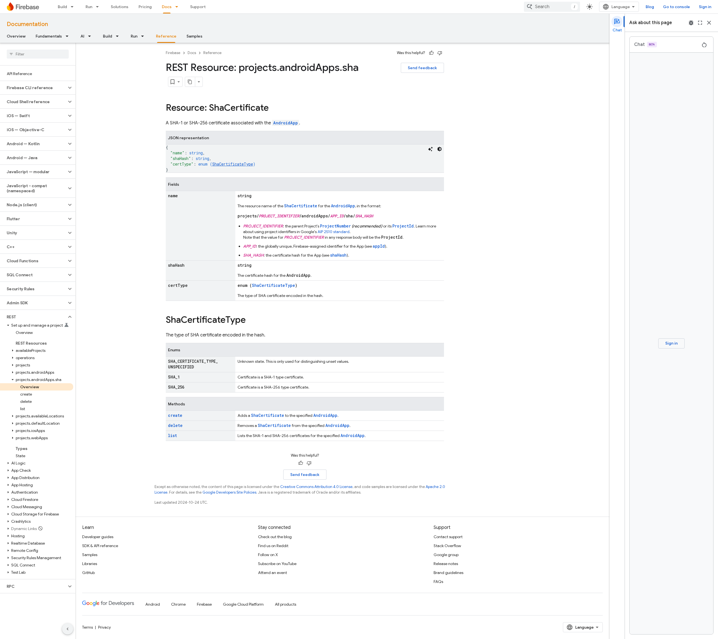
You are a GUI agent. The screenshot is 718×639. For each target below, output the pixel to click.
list (172, 435)
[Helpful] (431, 53)
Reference (166, 36)
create (175, 415)
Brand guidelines (448, 572)
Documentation (27, 24)
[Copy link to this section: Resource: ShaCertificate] (274, 108)
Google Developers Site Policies (229, 492)
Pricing (145, 6)
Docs (167, 6)
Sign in (705, 6)
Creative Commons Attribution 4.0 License (316, 486)
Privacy (104, 627)
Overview (16, 36)
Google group (446, 554)
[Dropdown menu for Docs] (178, 6)
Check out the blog (275, 536)
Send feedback (422, 67)
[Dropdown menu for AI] (91, 36)
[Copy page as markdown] (190, 82)
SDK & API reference (100, 545)
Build (62, 6)
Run (89, 6)
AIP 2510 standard (333, 231)
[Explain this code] (430, 149)
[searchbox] (38, 54)
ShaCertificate (300, 205)
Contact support (448, 536)
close (709, 22)
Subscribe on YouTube (277, 563)
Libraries (89, 563)
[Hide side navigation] (67, 629)
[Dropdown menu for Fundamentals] (68, 36)
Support (198, 6)
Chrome (178, 604)
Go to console (676, 6)
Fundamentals (49, 36)
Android (152, 604)
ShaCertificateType (232, 164)
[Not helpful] (440, 53)
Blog (650, 6)
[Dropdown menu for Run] (99, 6)
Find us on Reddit (273, 545)
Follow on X (268, 554)
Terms (87, 627)
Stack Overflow (447, 545)
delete (175, 425)
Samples (194, 36)
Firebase (173, 52)
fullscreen (700, 22)
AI (82, 36)
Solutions (119, 6)
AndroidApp (285, 123)
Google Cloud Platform (243, 604)
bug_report (691, 22)
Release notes (446, 563)
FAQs (438, 581)
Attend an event (272, 572)
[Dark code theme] (439, 149)
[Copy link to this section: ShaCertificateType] (251, 320)
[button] (33, 87)
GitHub (88, 572)
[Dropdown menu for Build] (73, 6)
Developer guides (97, 536)
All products (285, 604)
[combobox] (552, 7)
